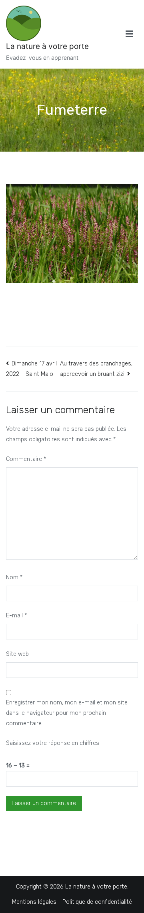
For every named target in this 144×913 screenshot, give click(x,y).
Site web (17, 654)
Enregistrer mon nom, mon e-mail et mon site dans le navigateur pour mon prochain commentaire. (67, 713)
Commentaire (26, 459)
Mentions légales (34, 902)
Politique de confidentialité (97, 902)
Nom (14, 577)
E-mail (16, 615)
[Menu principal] (129, 34)
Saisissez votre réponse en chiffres (52, 743)
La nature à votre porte (47, 46)
